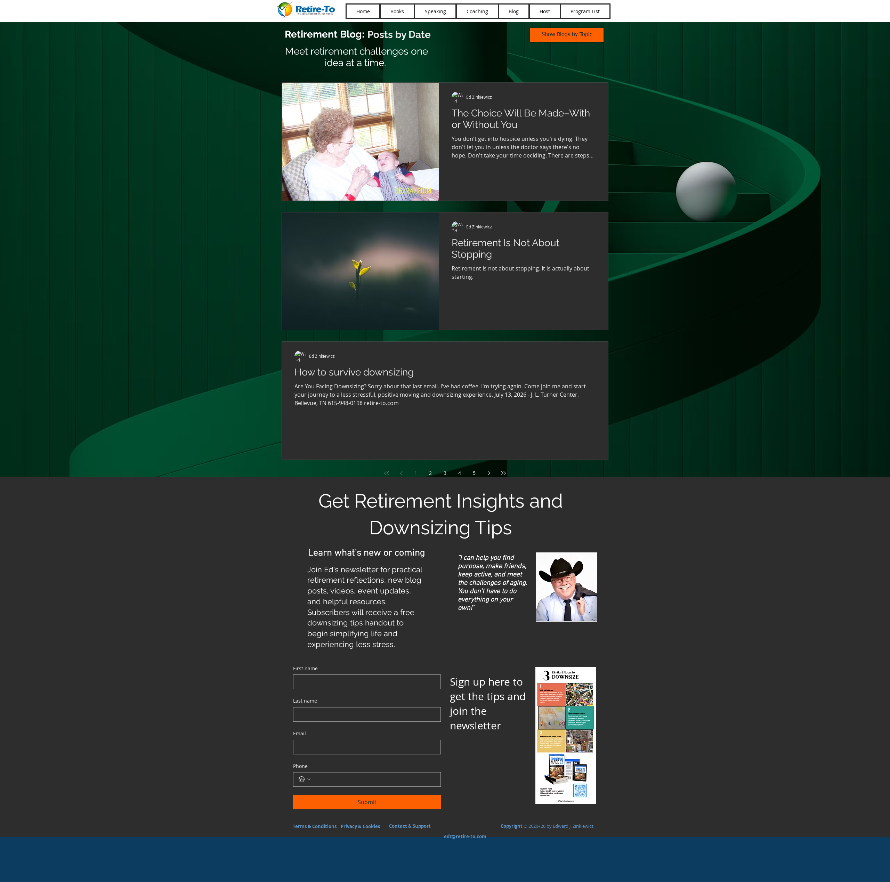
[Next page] (489, 473)
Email (299, 733)
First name (305, 668)
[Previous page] (401, 473)
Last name (305, 700)
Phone (300, 766)
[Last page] (503, 473)
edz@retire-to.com (465, 836)
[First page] (386, 473)
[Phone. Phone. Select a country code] (305, 779)
